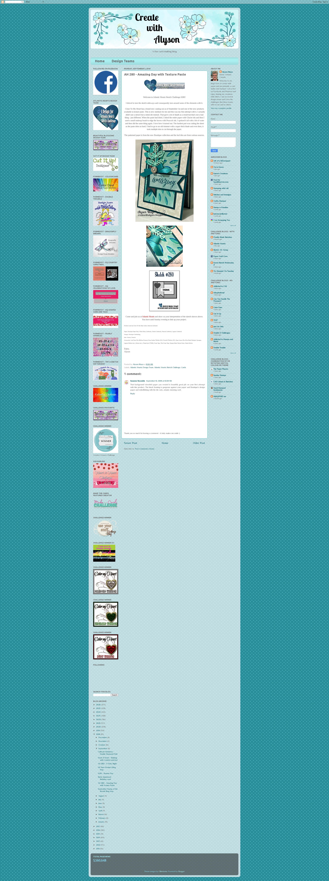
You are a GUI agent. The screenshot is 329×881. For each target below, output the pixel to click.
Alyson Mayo (138, 364)
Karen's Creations (220, 173)
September (103, 748)
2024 (98, 712)
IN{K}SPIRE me (219, 396)
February (102, 818)
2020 (98, 727)
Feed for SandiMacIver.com (220, 181)
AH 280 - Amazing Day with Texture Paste (107, 784)
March (101, 814)
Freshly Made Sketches (222, 237)
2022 (98, 719)
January (101, 822)
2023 (98, 716)
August (101, 796)
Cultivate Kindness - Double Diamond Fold (107, 753)
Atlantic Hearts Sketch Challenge (167, 367)
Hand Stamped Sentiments (219, 389)
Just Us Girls (218, 327)
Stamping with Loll (220, 188)
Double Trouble (219, 348)
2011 (98, 849)
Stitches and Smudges (222, 195)
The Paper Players (220, 369)
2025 (98, 708)
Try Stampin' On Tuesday (223, 271)
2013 (98, 841)
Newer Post (130, 443)
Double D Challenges (221, 333)
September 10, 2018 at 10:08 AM (159, 381)
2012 (98, 845)
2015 (98, 834)
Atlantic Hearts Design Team (141, 367)
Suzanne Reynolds (137, 381)
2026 (98, 705)
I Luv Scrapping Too (221, 220)
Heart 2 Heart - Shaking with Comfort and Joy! (107, 759)
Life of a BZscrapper (221, 161)
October (102, 745)
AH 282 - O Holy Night (107, 764)
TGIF (215, 320)
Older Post (199, 443)
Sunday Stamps (219, 375)
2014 (98, 837)
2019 (98, 730)
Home (100, 61)
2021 (98, 723)
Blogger (181, 871)
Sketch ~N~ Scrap (220, 250)
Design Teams (123, 61)
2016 (98, 830)
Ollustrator (163, 871)
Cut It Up (217, 314)
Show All (233, 225)
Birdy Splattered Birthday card (104, 778)
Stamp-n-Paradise (220, 207)
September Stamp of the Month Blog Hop (108, 790)
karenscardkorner (220, 214)
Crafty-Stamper (219, 201)
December (102, 737)
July (100, 800)
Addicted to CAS (220, 286)
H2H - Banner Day (105, 773)
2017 (98, 826)
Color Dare (217, 307)
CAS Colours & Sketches (223, 382)
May (100, 807)
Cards (183, 367)
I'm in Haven (218, 167)
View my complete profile (221, 108)
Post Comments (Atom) (144, 449)
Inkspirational (218, 293)
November (102, 741)
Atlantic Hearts (219, 244)
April (100, 811)
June (100, 803)
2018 (98, 734)
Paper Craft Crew (220, 256)
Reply (132, 394)
